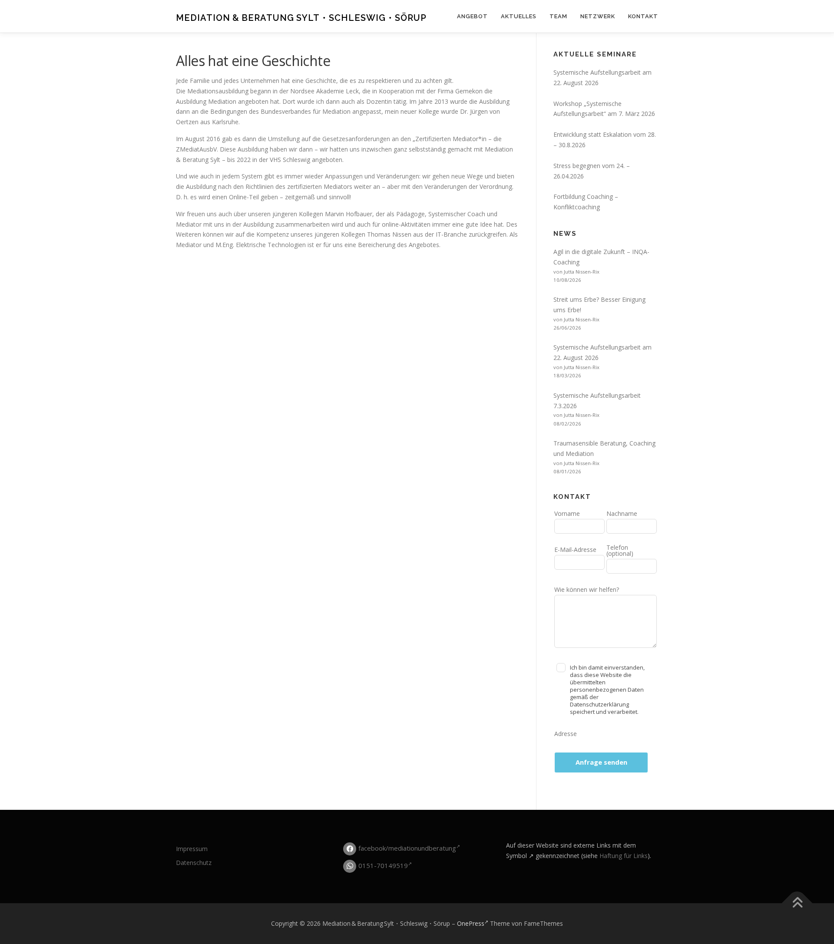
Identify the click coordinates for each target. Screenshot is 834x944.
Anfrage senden (601, 762)
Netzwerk (597, 16)
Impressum (192, 849)
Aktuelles (518, 16)
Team (558, 16)
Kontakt (643, 16)
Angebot (472, 16)
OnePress (470, 923)
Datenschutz (194, 862)
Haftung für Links (623, 856)
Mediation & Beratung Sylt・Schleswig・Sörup (301, 18)
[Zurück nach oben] (797, 903)
